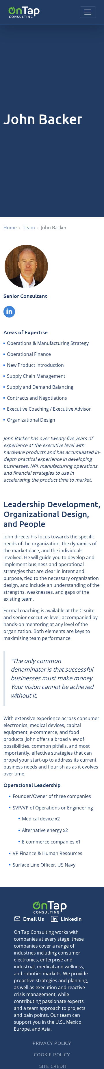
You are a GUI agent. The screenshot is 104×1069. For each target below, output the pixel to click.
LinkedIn (71, 918)
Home (10, 227)
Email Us (33, 918)
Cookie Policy (52, 1054)
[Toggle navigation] (88, 12)
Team (29, 227)
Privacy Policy (52, 1043)
